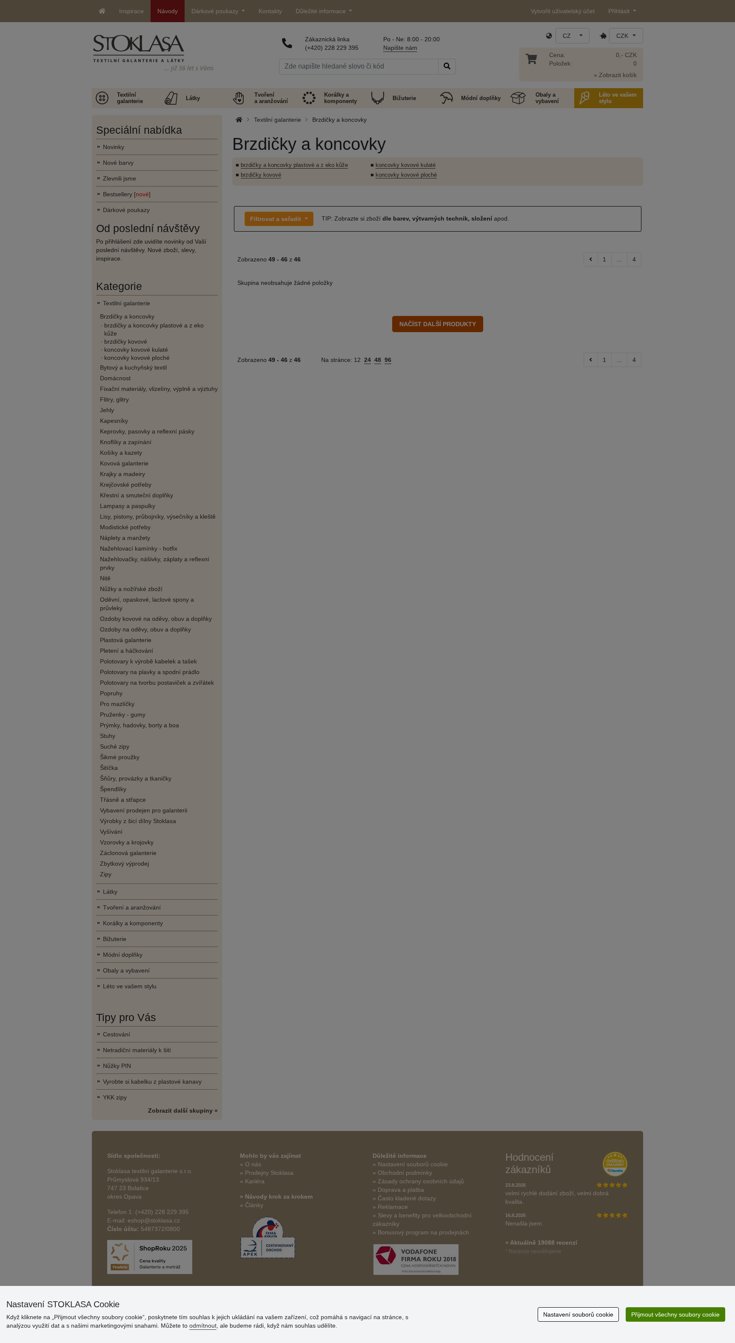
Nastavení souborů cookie (578, 1314)
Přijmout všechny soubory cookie (675, 1314)
